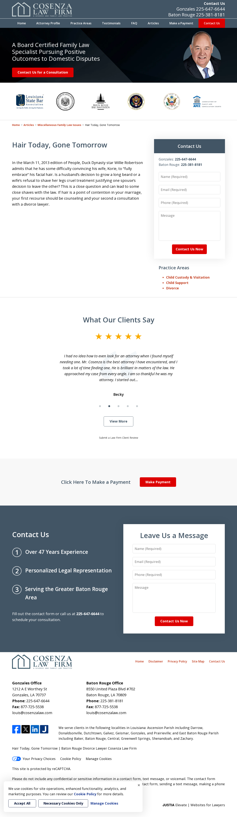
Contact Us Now (189, 249)
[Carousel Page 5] (137, 406)
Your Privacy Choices (39, 758)
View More (118, 421)
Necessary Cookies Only (63, 803)
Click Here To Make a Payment (96, 482)
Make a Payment (181, 23)
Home (21, 23)
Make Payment (158, 482)
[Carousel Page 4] (127, 406)
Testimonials (111, 23)
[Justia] (44, 729)
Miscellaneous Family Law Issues (59, 125)
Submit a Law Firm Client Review (118, 437)
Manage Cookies (99, 758)
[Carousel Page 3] (118, 406)
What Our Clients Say (118, 319)
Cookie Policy (70, 758)
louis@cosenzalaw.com (32, 712)
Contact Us (214, 3)
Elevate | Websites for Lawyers (194, 805)
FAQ (134, 23)
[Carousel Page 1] (100, 406)
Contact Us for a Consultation (43, 72)
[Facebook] (16, 729)
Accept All (22, 803)
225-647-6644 (210, 9)
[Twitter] (25, 729)
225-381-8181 (210, 15)
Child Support (177, 282)
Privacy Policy (177, 661)
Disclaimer (155, 661)
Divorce (172, 288)
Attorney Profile (48, 23)
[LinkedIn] (35, 729)
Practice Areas (81, 23)
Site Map (198, 661)
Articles (153, 23)
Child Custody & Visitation (188, 277)
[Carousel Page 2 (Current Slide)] (109, 406)
